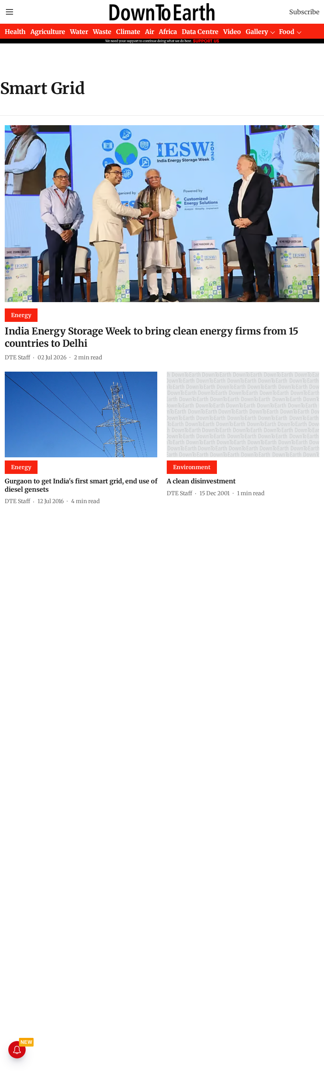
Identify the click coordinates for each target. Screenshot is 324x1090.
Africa (168, 32)
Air (149, 32)
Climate (128, 32)
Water (79, 32)
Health (15, 32)
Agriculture (47, 32)
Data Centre (200, 32)
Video (232, 32)
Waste (102, 32)
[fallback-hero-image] (162, 213)
